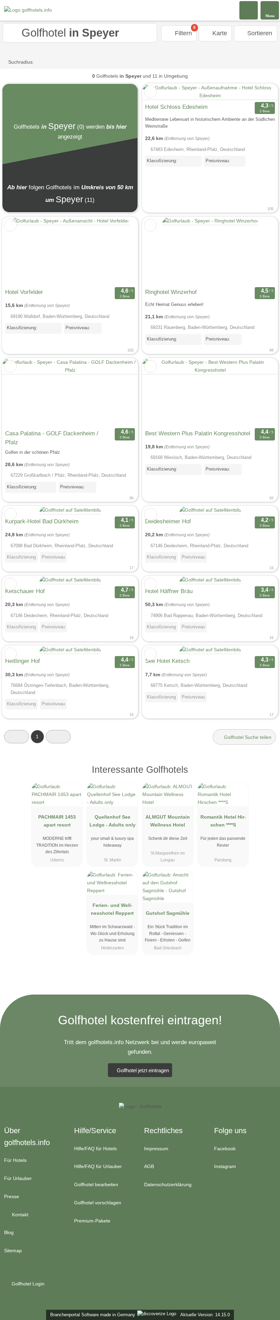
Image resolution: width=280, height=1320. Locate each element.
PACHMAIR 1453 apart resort (57, 821)
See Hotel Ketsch (167, 660)
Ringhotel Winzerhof (171, 292)
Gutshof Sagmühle (168, 913)
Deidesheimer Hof (168, 521)
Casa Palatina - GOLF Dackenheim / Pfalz (51, 438)
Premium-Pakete (92, 1220)
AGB (149, 1166)
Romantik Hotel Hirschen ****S (223, 821)
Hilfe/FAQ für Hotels (95, 1148)
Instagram (225, 1166)
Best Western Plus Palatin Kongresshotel (197, 433)
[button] (16, 736)
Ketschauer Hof (25, 591)
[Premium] (266, 775)
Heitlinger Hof (22, 660)
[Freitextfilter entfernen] (249, 10)
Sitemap (13, 1250)
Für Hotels (15, 1160)
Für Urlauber (18, 1178)
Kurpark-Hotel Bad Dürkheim (42, 521)
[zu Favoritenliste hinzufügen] (150, 92)
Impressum (156, 1148)
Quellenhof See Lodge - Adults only (112, 821)
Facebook (225, 1148)
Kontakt (19, 1214)
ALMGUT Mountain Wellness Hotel (167, 821)
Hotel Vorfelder (24, 292)
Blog (9, 1232)
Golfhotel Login (27, 1283)
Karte (219, 33)
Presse (11, 1196)
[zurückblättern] (19, 251)
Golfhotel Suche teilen (247, 737)
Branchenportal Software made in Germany (91, 1314)
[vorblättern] (120, 251)
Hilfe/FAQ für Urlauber (98, 1166)
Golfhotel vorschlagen (97, 1202)
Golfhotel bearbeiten (96, 1184)
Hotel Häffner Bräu (169, 591)
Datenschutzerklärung (168, 1184)
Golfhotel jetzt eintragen (143, 1070)
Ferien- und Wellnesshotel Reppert (112, 909)
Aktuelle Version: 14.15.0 (205, 1314)
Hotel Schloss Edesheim (176, 106)
